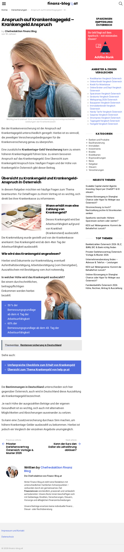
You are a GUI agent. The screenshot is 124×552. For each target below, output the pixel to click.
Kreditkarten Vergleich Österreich (106, 78)
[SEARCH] (120, 4)
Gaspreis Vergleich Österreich (104, 115)
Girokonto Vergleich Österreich (104, 96)
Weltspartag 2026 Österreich (103, 99)
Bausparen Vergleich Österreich (105, 103)
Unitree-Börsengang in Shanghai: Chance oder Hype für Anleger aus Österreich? (103, 199)
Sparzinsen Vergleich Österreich (105, 93)
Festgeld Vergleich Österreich (104, 124)
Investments (95, 149)
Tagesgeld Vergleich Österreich (105, 121)
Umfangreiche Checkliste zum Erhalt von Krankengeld (41, 365)
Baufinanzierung (97, 143)
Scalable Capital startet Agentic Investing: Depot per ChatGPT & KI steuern (103, 189)
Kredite (92, 152)
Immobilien (94, 146)
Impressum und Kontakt (13, 530)
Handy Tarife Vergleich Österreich (106, 112)
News (91, 161)
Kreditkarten (95, 155)
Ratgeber (93, 164)
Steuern (92, 167)
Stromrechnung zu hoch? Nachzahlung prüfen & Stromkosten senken (103, 210)
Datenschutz (8, 537)
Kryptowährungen (97, 158)
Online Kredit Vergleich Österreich (106, 81)
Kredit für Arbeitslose (100, 84)
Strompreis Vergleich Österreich (105, 118)
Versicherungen (96, 170)
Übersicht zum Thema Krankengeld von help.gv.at (39, 369)
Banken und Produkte (99, 140)
